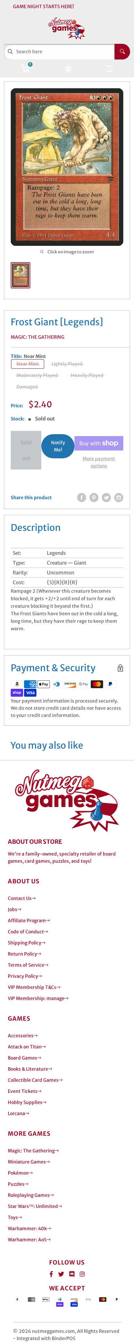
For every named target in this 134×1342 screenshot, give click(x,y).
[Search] (122, 51)
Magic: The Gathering (37, 337)
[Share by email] (118, 497)
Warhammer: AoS (27, 1240)
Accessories (21, 1036)
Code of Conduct (26, 932)
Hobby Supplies (25, 1102)
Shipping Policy (24, 943)
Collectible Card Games (33, 1080)
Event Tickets (22, 1091)
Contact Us (20, 898)
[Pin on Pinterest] (94, 497)
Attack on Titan (25, 1047)
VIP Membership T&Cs (32, 987)
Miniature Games (27, 1162)
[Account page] (68, 69)
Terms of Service (26, 965)
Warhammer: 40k (27, 1229)
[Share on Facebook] (81, 497)
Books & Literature (28, 1069)
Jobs (12, 909)
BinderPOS (63, 1338)
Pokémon (18, 1173)
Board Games (22, 1058)
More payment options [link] (99, 462)
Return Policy (22, 954)
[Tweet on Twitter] (106, 497)
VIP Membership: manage (36, 998)
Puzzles (16, 1184)
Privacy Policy (23, 976)
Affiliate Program (27, 921)
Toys (13, 1217)
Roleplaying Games (29, 1195)
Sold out (26, 450)
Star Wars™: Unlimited (33, 1206)
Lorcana (16, 1113)
